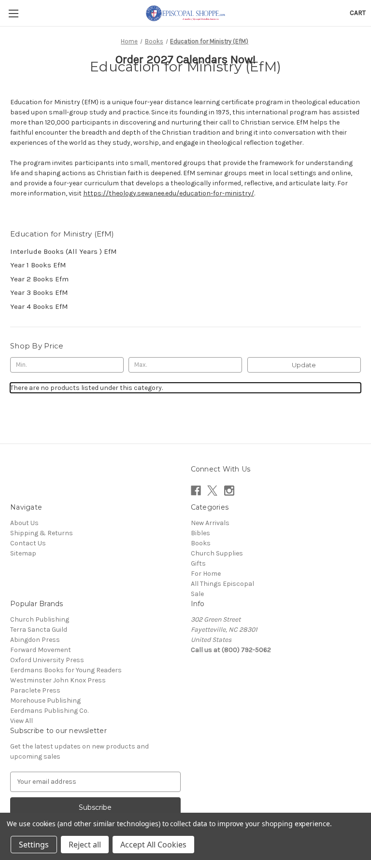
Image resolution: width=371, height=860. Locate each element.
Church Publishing (39, 619)
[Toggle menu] (13, 13)
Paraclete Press (35, 690)
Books (201, 543)
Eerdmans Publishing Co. (49, 711)
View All (21, 721)
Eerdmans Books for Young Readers (66, 670)
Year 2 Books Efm (39, 279)
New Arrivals (210, 523)
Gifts (198, 563)
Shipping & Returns (41, 533)
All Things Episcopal (222, 584)
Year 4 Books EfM (39, 306)
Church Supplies (217, 553)
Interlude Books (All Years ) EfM (63, 251)
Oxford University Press (47, 660)
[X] (212, 490)
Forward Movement (40, 650)
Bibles (200, 533)
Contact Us (28, 543)
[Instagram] (229, 490)
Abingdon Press (35, 640)
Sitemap (23, 553)
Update (304, 365)
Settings (34, 844)
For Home (206, 573)
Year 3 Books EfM (39, 292)
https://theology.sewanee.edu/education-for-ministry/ (168, 193)
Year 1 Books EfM (38, 265)
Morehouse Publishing (45, 700)
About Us (24, 523)
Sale (197, 594)
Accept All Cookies (153, 844)
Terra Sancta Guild (38, 629)
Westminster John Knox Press (58, 680)
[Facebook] (196, 490)
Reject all (85, 844)
